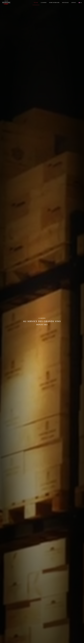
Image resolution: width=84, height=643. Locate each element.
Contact (73, 2)
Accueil (36, 2)
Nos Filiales (65, 2)
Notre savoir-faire (54, 2)
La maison (43, 2)
